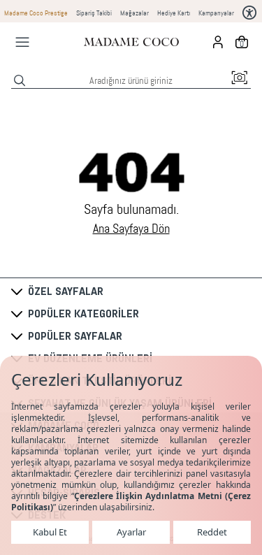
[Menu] (22, 42)
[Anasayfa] (131, 42)
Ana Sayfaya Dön (131, 228)
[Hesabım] (218, 42)
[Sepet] (241, 42)
